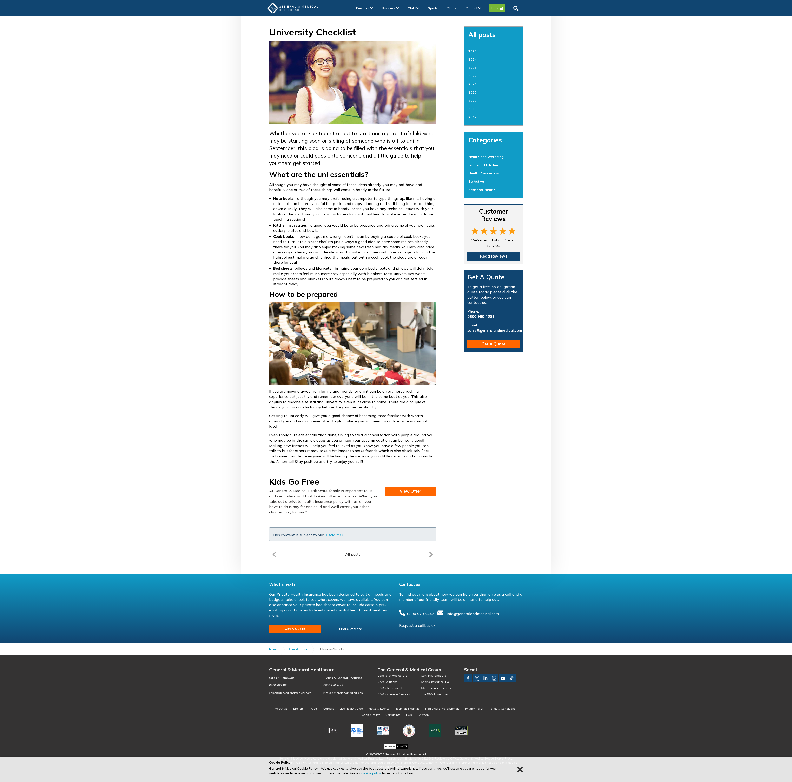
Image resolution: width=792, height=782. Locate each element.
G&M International (390, 688)
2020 (472, 92)
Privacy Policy (474, 708)
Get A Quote (494, 343)
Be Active (476, 181)
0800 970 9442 (420, 613)
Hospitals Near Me (407, 708)
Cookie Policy (371, 715)
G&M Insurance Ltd (433, 675)
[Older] (274, 554)
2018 (472, 109)
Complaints (392, 715)
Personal (363, 8)
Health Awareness (483, 173)
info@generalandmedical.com (473, 613)
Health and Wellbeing (486, 157)
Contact (472, 8)
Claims (452, 8)
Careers (328, 708)
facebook (468, 678)
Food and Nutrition (483, 165)
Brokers (298, 708)
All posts (481, 35)
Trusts (313, 708)
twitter (477, 678)
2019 (472, 101)
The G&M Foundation (435, 694)
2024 (472, 59)
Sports (433, 8)
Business (389, 8)
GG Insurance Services (436, 688)
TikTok (511, 678)
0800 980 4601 (480, 316)
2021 (472, 84)
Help (409, 715)
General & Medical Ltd (392, 675)
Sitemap (423, 715)
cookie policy (371, 773)
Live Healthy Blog (351, 708)
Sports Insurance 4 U (435, 681)
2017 (472, 117)
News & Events (379, 708)
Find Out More (350, 629)
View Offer (410, 491)
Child (412, 8)
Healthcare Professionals (442, 708)
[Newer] (431, 554)
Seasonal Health (482, 190)
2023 (472, 68)
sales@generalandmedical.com (494, 330)
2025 (472, 51)
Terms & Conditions (502, 708)
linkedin (485, 678)
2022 (472, 76)
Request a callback (416, 625)
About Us (281, 708)
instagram (494, 678)
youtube (503, 678)
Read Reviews (493, 256)
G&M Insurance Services (394, 694)
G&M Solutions (387, 681)
